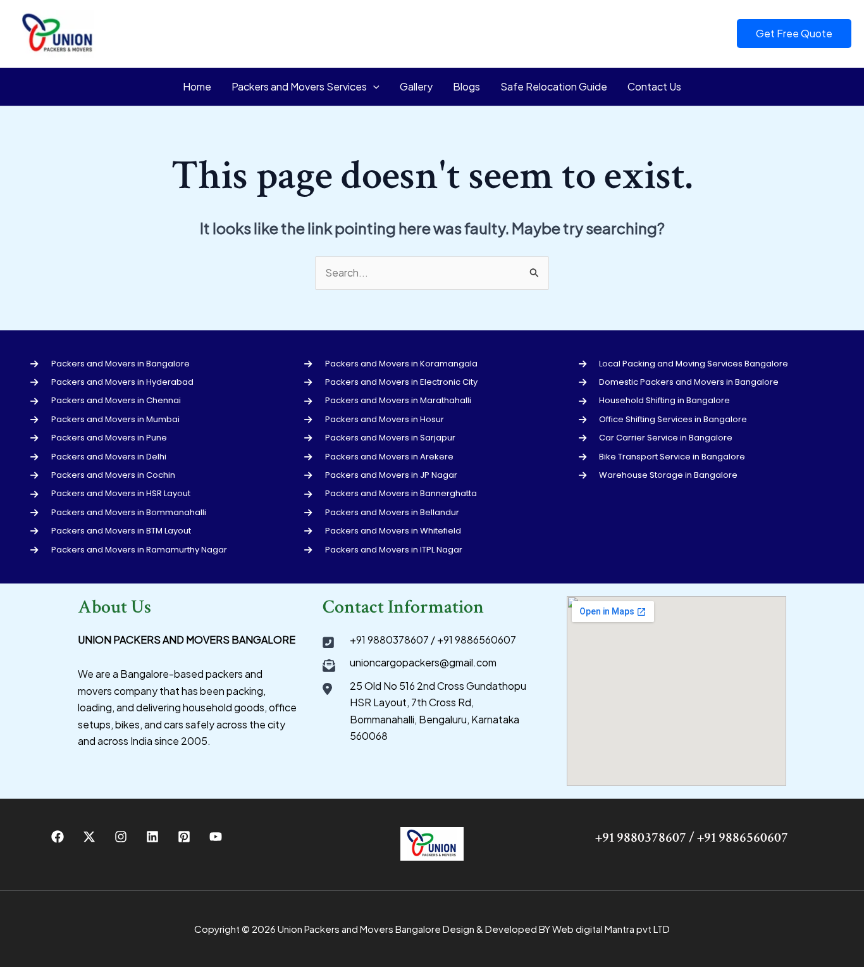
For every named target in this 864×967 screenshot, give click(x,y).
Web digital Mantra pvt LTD (611, 929)
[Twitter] (89, 836)
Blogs (466, 86)
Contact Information (403, 607)
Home (197, 86)
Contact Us (654, 86)
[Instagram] (120, 836)
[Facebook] (57, 836)
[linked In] (152, 836)
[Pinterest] (184, 836)
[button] (794, 33)
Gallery (416, 86)
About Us (114, 607)
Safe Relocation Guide (553, 86)
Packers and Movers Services (299, 86)
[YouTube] (215, 836)
